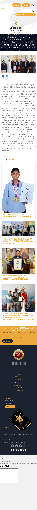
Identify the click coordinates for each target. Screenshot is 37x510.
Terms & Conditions (27, 434)
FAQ (5, 434)
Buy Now (10, 407)
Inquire (27, 5)
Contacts (18, 388)
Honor (18, 380)
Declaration (16, 5)
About (18, 374)
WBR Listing (18, 377)
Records (21, 51)
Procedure (18, 385)
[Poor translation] (7, 466)
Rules (9, 434)
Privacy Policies (16, 434)
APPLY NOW (7, 341)
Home (15, 51)
